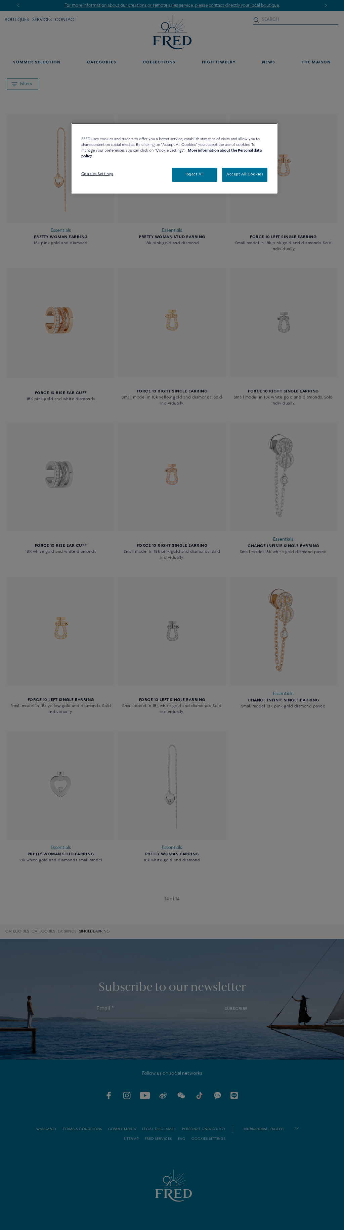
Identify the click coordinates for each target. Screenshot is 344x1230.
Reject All (194, 174)
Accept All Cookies (244, 174)
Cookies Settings (97, 174)
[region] (174, 158)
